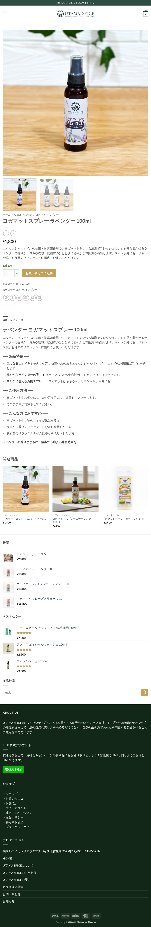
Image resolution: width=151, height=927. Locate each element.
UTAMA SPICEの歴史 (17, 879)
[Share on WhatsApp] (6, 298)
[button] (5, 13)
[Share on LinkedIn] (39, 298)
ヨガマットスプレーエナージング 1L (123, 518)
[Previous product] (13, 233)
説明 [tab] (5, 319)
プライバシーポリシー (20, 826)
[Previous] (10, 102)
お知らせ (9, 901)
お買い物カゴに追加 (39, 273)
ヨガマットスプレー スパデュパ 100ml (25, 518)
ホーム (6, 214)
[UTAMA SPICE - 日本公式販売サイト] (75, 13)
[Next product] (6, 233)
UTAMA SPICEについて (18, 865)
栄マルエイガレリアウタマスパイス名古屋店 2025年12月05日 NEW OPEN (51, 851)
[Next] (140, 102)
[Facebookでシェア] (13, 298)
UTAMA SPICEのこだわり (19, 872)
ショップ (11, 793)
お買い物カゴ (14, 798)
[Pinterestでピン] (33, 298)
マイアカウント (16, 808)
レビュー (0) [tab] (17, 319)
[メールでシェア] (26, 298)
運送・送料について (19, 812)
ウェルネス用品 (23, 214)
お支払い (11, 803)
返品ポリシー (14, 817)
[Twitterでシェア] (19, 298)
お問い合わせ (11, 894)
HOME (7, 858)
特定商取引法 (14, 822)
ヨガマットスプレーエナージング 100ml (71, 520)
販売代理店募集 (13, 887)
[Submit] (144, 692)
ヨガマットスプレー (47, 214)
